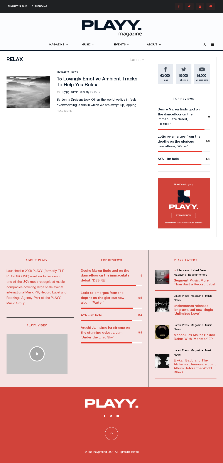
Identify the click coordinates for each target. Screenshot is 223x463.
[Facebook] (179, 6)
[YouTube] (210, 6)
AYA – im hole (168, 159)
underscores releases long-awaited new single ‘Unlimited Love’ (193, 310)
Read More (64, 111)
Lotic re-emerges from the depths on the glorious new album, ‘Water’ (179, 141)
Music (208, 296)
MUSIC (86, 44)
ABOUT (152, 44)
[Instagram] (200, 6)
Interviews (183, 270)
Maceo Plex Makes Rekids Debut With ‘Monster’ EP (194, 337)
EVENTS (120, 44)
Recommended (197, 275)
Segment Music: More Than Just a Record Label (194, 282)
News (74, 72)
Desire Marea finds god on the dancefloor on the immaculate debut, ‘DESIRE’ (105, 275)
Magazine (63, 72)
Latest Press (198, 270)
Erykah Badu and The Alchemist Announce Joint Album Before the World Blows (195, 366)
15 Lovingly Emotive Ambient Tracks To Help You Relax (97, 82)
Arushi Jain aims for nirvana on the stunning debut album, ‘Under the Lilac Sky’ (105, 332)
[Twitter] (189, 6)
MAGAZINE (56, 44)
